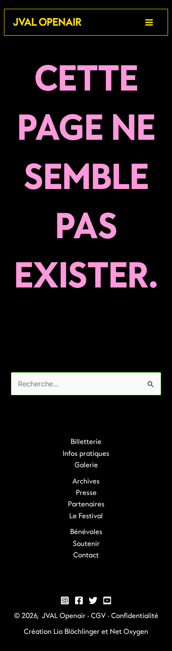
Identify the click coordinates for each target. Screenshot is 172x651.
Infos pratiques (86, 453)
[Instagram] (64, 600)
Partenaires (86, 504)
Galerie (86, 465)
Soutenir (86, 544)
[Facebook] (79, 600)
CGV (98, 616)
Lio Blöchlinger (76, 631)
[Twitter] (93, 600)
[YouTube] (107, 600)
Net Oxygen (129, 631)
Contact (86, 555)
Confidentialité (134, 616)
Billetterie (86, 442)
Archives (86, 481)
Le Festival (86, 516)
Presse (86, 493)
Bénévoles (86, 532)
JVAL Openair (47, 22)
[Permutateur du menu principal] (149, 22)
